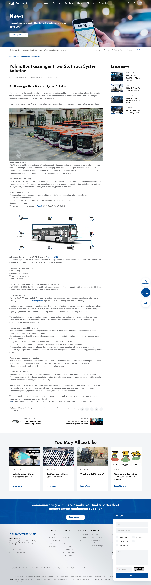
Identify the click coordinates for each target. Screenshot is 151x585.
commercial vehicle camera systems (80, 579)
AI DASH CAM (19, 576)
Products (56, 3)
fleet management (36, 301)
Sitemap (87, 567)
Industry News (118, 50)
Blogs (129, 50)
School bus (66, 537)
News (79, 3)
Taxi (64, 540)
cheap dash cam (47, 576)
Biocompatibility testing (33, 576)
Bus (64, 543)
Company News (102, 50)
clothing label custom (21, 582)
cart (140, 3)
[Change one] (139, 569)
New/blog (81, 530)
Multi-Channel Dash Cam (82, 402)
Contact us (103, 3)
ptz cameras (38, 579)
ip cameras (47, 579)
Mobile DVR (53, 257)
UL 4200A (96, 579)
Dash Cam (52, 534)
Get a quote (17, 35)
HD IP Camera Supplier (62, 576)
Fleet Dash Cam (76, 576)
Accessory (52, 546)
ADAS (39, 206)
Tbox (50, 543)
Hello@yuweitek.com (22, 534)
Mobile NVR (98, 576)
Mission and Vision (97, 537)
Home (45, 3)
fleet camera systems (60, 579)
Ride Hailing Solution (69, 552)
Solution (66, 530)
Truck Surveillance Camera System (27, 402)
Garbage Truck (68, 549)
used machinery (88, 576)
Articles (26, 50)
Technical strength (97, 545)
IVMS (105, 576)
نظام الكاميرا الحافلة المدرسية (23, 579)
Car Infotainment (54, 540)
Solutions (69, 3)
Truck (64, 534)
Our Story (94, 534)
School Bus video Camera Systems (57, 402)
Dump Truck (67, 546)
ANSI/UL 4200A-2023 (107, 579)
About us (91, 3)
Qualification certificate (95, 541)
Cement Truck (67, 555)
